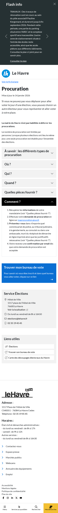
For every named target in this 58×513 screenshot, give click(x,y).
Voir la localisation (17, 309)
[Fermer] (54, 4)
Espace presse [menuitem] (12, 451)
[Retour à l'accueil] (29, 393)
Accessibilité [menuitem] (7, 485)
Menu (5, 509)
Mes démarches (50, 509)
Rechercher (36, 509)
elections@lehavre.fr (17, 318)
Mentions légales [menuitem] (9, 488)
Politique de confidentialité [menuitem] (13, 491)
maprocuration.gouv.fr (28, 220)
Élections (13, 346)
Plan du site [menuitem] (7, 494)
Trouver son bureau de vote (21, 352)
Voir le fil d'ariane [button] (10, 81)
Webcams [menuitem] (10, 463)
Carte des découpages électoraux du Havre (29, 357)
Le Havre (20, 72)
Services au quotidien (19, 509)
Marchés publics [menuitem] (13, 457)
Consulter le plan (10, 61)
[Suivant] (47, 36)
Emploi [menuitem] (9, 474)
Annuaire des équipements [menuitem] (18, 468)
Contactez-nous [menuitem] (13, 446)
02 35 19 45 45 (15, 323)
